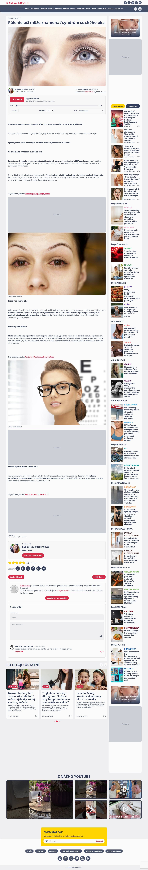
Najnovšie (133, 106)
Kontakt (40, 851)
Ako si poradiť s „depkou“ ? (36, 494)
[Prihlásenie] (135, 9)
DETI (126, 448)
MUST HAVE (129, 227)
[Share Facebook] (17, 568)
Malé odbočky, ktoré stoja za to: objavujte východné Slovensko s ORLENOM (131, 413)
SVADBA (110, 9)
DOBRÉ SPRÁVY (130, 405)
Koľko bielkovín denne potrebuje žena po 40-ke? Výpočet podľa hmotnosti (131, 164)
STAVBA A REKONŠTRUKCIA (131, 534)
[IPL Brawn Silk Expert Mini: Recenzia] (125, 810)
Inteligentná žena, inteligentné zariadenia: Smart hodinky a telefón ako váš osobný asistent (132, 390)
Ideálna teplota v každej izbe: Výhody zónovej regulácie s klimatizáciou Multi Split (131, 597)
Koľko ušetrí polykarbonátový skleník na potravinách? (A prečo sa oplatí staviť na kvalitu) (131, 473)
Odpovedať (19, 652)
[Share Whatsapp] (23, 568)
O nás (29, 851)
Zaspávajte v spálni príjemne (37, 193)
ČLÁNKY (127, 364)
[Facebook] (125, 2)
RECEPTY (58, 9)
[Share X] (28, 568)
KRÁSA (27, 9)
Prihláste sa (25, 585)
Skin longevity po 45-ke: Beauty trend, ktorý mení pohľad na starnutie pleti (132, 179)
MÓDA (93, 9)
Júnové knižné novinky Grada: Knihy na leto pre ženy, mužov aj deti (131, 675)
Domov (10, 18)
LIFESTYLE (43, 9)
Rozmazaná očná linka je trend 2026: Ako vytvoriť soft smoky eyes (132, 192)
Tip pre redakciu (114, 851)
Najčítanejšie (118, 106)
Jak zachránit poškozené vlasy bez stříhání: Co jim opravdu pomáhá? (131, 332)
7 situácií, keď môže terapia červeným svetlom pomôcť (131, 254)
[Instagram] (132, 2)
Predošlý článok (16, 577)
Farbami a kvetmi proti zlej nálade (39, 357)
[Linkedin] (140, 2)
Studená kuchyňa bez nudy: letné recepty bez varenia (132, 634)
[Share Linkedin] (38, 568)
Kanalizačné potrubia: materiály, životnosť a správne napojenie (129, 579)
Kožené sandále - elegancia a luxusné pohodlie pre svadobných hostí (131, 234)
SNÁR (88, 9)
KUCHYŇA (128, 611)
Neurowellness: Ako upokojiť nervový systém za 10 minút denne (131, 311)
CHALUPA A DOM (131, 572)
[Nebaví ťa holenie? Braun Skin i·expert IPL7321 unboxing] (91, 810)
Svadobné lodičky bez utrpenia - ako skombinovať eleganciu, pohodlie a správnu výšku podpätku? (132, 216)
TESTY (72, 9)
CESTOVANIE (102, 9)
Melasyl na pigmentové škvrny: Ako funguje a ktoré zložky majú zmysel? (131, 135)
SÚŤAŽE (117, 9)
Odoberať (99, 841)
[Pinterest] (136, 2)
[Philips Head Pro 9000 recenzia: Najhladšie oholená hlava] (125, 789)
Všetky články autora (33, 555)
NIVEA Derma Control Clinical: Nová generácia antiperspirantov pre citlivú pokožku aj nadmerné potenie (131, 432)
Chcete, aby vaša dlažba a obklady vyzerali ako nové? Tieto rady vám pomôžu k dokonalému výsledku (131, 496)
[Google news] (82, 858)
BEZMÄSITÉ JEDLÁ (131, 628)
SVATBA (127, 342)
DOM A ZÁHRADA (131, 465)
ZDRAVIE (66, 9)
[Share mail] (43, 568)
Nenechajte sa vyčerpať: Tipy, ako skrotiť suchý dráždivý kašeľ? (131, 370)
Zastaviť (14, 111)
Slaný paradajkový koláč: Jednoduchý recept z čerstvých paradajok (132, 295)
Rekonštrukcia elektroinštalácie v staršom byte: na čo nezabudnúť (131, 542)
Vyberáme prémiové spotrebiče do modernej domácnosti (130, 618)
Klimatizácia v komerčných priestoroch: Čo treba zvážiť (130, 559)
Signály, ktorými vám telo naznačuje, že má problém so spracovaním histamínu (131, 273)
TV (122, 9)
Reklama (53, 851)
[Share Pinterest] (33, 568)
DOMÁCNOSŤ (130, 487)
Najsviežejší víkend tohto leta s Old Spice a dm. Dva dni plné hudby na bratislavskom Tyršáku (131, 117)
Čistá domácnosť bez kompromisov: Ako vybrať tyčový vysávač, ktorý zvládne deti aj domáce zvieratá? (132, 658)
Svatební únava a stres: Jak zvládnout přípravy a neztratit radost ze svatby (131, 350)
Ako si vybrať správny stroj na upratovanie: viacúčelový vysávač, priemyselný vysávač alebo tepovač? (131, 517)
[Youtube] (129, 2)
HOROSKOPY (80, 9)
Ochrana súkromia (94, 851)
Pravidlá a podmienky (71, 851)
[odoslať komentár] (100, 636)
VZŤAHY (51, 9)
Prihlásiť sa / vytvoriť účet (57, 598)
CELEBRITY (35, 9)
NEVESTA (128, 207)
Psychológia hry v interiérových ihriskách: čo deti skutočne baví (131, 454)
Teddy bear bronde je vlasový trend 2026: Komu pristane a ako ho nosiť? (132, 150)
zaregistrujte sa (62, 590)
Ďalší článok (98, 577)
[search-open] (140, 9)
